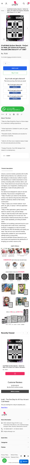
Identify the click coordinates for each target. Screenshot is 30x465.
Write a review (15, 391)
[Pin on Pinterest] (14, 114)
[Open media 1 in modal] (15, 28)
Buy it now (15, 73)
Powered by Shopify (17, 462)
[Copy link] (21, 114)
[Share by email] (18, 114)
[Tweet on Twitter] (10, 114)
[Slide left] (2, 28)
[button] (2, 3)
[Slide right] (27, 28)
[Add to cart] (15, 373)
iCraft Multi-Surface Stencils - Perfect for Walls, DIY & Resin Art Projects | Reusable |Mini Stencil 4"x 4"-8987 (14, 366)
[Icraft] (4, 415)
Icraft (13, 462)
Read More (4, 407)
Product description (7, 168)
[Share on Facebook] (6, 114)
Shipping (9, 57)
